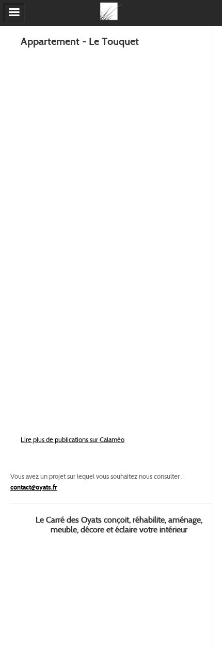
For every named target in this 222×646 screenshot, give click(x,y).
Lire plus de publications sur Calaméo (72, 439)
